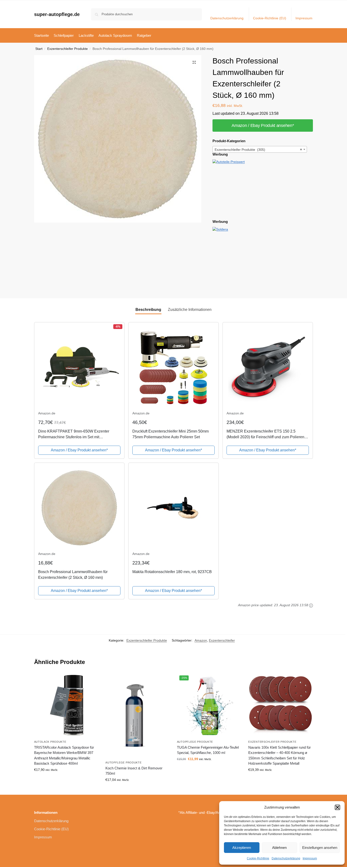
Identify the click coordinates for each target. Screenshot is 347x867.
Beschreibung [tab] (148, 310)
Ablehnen (279, 848)
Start (38, 49)
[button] (337, 807)
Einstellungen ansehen (319, 848)
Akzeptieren (241, 848)
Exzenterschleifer (222, 640)
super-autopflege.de (57, 14)
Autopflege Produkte (123, 762)
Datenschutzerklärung (286, 858)
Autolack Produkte (50, 741)
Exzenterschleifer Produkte (67, 49)
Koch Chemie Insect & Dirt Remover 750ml (133, 771)
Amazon (201, 640)
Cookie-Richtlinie (258, 858)
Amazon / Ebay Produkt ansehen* (263, 125)
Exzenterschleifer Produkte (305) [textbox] (258, 149)
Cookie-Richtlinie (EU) (269, 18)
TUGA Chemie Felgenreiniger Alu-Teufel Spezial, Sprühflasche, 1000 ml (208, 750)
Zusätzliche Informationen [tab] (190, 310)
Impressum (310, 858)
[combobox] (259, 149)
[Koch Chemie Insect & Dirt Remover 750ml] (137, 715)
